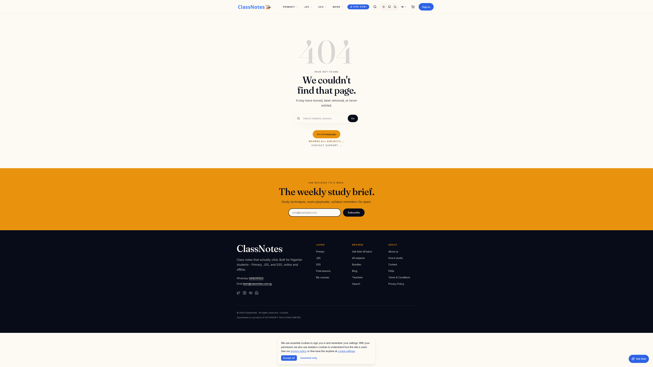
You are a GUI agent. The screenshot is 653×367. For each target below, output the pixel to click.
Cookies (284, 312)
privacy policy (299, 351)
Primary (289, 7)
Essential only (308, 357)
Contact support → (326, 145)
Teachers (357, 277)
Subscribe (354, 212)
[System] (389, 7)
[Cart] (413, 7)
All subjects (358, 258)
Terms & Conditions (399, 277)
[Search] (375, 7)
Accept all (289, 357)
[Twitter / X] (238, 293)
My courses (322, 277)
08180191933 (256, 278)
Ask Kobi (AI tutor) (362, 251)
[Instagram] (244, 293)
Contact (392, 264)
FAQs (391, 270)
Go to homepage (326, 134)
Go (353, 118)
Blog (354, 270)
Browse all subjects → (326, 141)
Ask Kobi (359, 6)
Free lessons (323, 270)
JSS (306, 7)
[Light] (383, 7)
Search (356, 283)
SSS (320, 7)
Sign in (426, 6)
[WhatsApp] (256, 293)
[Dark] (395, 7)
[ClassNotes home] (255, 7)
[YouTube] (250, 293)
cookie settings (346, 351)
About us (393, 251)
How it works (395, 258)
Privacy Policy (396, 283)
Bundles (356, 264)
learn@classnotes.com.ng (257, 283)
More (336, 7)
